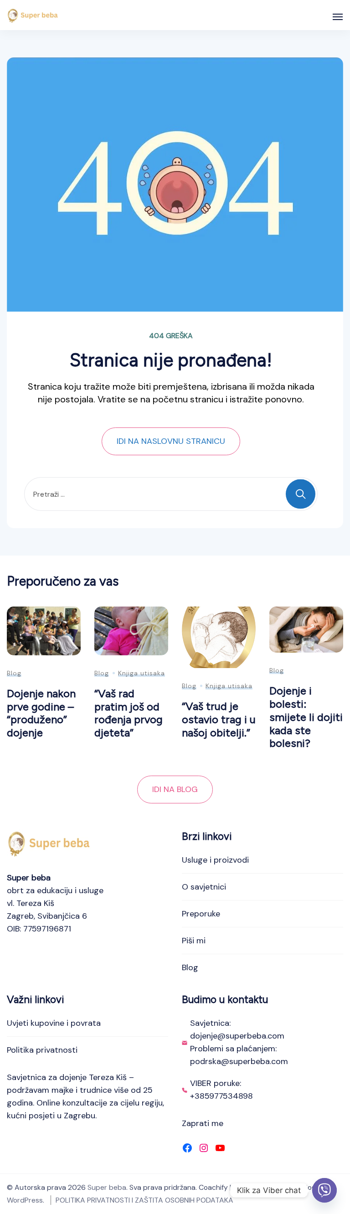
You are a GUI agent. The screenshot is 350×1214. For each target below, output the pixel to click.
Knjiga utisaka (141, 673)
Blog (14, 673)
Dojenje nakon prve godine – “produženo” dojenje (41, 713)
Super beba (107, 1187)
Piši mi (194, 940)
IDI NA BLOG (175, 789)
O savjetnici (204, 886)
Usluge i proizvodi (215, 859)
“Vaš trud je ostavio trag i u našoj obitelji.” (219, 719)
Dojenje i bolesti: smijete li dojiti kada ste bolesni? (306, 717)
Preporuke (201, 913)
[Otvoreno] (337, 16)
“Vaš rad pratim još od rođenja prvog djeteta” (128, 713)
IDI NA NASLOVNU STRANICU (171, 441)
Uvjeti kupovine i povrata (54, 1023)
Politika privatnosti (42, 1049)
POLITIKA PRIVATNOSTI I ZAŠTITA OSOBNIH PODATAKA (144, 1200)
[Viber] (324, 1190)
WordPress (25, 1200)
